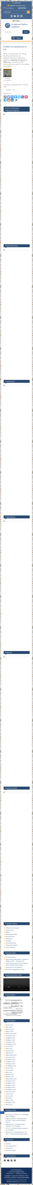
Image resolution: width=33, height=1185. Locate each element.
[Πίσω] (2, 1112)
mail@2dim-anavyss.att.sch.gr (17, 5)
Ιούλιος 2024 (9, 1068)
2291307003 (22, 8)
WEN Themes (21, 1181)
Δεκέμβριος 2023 (10, 1083)
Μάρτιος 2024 (9, 1076)
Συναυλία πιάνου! (11, 957)
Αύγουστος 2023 (10, 1091)
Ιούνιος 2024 (9, 1070)
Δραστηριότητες (10, 936)
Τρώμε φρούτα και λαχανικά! (14, 967)
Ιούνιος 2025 (9, 1046)
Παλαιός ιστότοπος (21, 1173)
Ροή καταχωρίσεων (11, 1146)
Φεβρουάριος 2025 (11, 1055)
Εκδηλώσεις (9, 938)
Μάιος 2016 (9, 1104)
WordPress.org (10, 1150)
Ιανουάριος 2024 (10, 1081)
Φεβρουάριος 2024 (11, 1079)
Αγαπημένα (7, 12)
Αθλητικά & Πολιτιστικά (12, 928)
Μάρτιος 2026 (9, 1031)
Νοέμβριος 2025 (10, 1040)
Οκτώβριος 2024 (10, 1063)
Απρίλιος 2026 (10, 1029)
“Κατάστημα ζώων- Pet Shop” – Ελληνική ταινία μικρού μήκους (16, 1120)
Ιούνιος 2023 (9, 1096)
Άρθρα (7, 932)
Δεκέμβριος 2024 (10, 1059)
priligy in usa (9, 1118)
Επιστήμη (8, 941)
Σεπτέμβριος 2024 (11, 1066)
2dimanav (8, 1132)
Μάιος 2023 (9, 1098)
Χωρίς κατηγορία (10, 947)
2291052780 (17, 3)
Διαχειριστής (9, 1124)
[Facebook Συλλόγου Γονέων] (21, 16)
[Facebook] (11, 16)
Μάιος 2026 (9, 1027)
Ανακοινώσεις (9, 930)
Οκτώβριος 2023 (10, 1087)
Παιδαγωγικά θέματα (11, 945)
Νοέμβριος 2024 (10, 1061)
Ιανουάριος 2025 (10, 1057)
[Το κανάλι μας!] (15, 16)
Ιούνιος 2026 (9, 1025)
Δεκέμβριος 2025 (10, 1038)
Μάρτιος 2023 (9, 1100)
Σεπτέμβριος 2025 (11, 1044)
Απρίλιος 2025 (10, 1051)
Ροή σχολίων (9, 1148)
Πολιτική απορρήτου (16, 1169)
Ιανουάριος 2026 (10, 1036)
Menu (19, 38)
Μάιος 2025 (9, 1048)
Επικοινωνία (10, 1173)
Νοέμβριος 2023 (10, 1085)
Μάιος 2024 (9, 1072)
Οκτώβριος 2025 (10, 1042)
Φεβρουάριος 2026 (11, 1033)
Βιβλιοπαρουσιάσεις (11, 934)
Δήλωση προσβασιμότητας (16, 1171)
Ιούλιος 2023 (9, 1094)
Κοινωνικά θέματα (11, 943)
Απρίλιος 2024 (10, 1074)
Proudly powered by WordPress (15, 1180)
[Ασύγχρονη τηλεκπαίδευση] (18, 16)
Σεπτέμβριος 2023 (11, 1089)
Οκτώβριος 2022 (10, 1102)
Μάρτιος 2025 (9, 1053)
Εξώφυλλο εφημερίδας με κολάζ (15, 969)
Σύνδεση (8, 1144)
